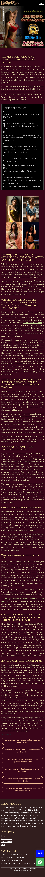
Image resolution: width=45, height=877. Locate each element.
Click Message (16, 860)
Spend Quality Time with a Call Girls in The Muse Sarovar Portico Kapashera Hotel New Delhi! (22, 126)
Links (3, 845)
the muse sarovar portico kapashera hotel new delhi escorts (22, 770)
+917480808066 (17, 858)
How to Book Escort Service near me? (24, 187)
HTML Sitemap (7, 839)
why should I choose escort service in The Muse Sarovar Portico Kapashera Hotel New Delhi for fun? (22, 138)
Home (3, 836)
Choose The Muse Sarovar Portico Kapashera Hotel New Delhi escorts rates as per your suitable (22, 180)
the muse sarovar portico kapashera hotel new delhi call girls (22, 780)
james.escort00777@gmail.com (22, 863)
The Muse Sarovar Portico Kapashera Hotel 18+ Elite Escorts (22, 116)
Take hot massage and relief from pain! (20, 171)
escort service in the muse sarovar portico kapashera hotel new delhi (22, 760)
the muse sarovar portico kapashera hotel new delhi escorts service (22, 789)
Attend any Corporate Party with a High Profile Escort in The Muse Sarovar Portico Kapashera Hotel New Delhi (21, 149)
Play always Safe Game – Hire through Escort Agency (19, 159)
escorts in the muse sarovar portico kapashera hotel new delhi (22, 751)
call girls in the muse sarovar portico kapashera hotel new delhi (22, 741)
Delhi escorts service (32, 323)
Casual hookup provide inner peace (23, 165)
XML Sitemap (6, 842)
